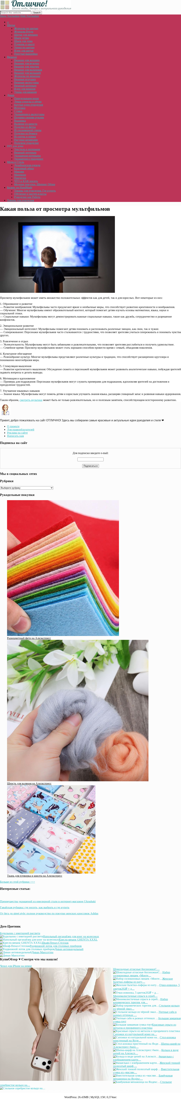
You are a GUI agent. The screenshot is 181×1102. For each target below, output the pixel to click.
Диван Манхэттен (42, 952)
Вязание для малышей (27, 72)
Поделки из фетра (25, 127)
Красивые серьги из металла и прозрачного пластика (144, 1026)
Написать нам (15, 435)
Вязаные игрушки (25, 79)
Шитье (11, 25)
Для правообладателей (20, 429)
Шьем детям (21, 37)
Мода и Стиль (15, 162)
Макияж (19, 171)
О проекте (13, 426)
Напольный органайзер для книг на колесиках (71, 936)
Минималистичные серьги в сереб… (135, 996)
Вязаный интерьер (25, 85)
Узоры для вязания (25, 92)
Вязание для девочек (26, 66)
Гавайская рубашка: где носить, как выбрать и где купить (34, 907)
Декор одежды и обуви (28, 101)
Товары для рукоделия (20, 200)
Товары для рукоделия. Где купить (35, 190)
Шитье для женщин (26, 34)
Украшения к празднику (28, 158)
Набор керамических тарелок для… (140, 1001)
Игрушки (19, 107)
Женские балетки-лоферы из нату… (143, 980)
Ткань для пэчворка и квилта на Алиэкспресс (34, 875)
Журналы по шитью (26, 28)
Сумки (18, 111)
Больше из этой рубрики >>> (17, 881)
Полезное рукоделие (26, 142)
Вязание (12, 57)
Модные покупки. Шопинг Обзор (34, 184)
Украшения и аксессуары (29, 114)
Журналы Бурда (23, 31)
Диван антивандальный (69, 949)
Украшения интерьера (27, 155)
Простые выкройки (26, 53)
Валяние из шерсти (25, 123)
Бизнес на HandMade (19, 187)
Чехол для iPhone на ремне (16, 965)
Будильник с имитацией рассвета (20, 933)
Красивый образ (24, 168)
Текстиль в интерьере (27, 149)
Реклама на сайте (17, 432)
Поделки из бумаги (25, 133)
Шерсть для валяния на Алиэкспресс (29, 783)
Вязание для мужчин (26, 63)
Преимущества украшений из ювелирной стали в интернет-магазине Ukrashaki (48, 901)
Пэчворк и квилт (24, 44)
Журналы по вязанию (27, 76)
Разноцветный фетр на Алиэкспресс (29, 638)
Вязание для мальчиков (28, 69)
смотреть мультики (31, 400)
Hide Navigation (29, 16)
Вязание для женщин (27, 60)
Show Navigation (10, 16)
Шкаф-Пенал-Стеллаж (55, 942)
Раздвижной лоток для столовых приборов (56, 945)
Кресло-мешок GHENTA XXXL (78, 939)
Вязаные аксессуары (26, 82)
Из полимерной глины (27, 130)
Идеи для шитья (23, 50)
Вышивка (20, 120)
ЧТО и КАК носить (26, 181)
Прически (20, 177)
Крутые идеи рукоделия (28, 104)
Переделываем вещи (26, 98)
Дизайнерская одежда (27, 165)
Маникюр (20, 174)
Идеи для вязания (24, 88)
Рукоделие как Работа (27, 197)
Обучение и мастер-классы (30, 193)
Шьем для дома (23, 41)
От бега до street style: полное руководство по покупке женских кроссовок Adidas (49, 913)
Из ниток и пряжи (25, 136)
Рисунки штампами (26, 139)
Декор (10, 95)
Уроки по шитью (24, 47)
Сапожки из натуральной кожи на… (135, 1034)
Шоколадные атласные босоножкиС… (136, 969)
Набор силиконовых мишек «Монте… (141, 974)
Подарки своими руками (29, 117)
